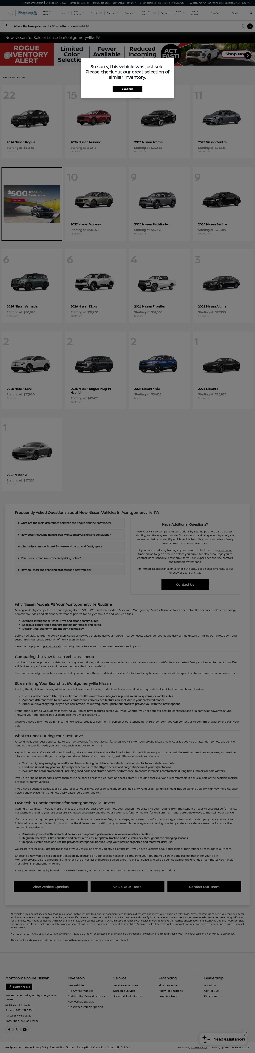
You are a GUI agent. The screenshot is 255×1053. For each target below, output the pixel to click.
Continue (127, 89)
